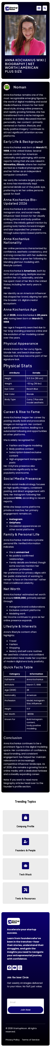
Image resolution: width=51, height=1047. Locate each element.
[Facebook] (9, 967)
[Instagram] (20, 967)
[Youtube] (14, 967)
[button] (39, 8)
